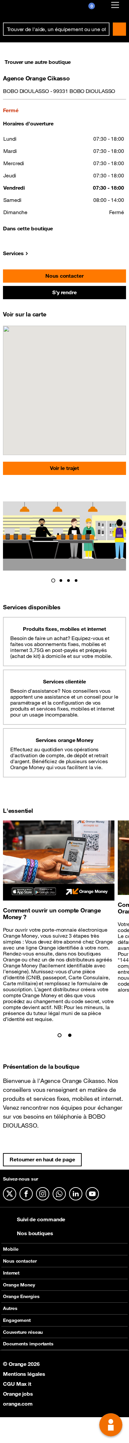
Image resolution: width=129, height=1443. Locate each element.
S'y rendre (64, 292)
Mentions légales (24, 1374)
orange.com (18, 1404)
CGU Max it (17, 1384)
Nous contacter (64, 275)
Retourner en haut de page (42, 1159)
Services (13, 253)
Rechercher (119, 29)
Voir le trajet (64, 468)
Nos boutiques (35, 1233)
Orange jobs (18, 1394)
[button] (53, 580)
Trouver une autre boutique (37, 62)
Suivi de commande (41, 1219)
